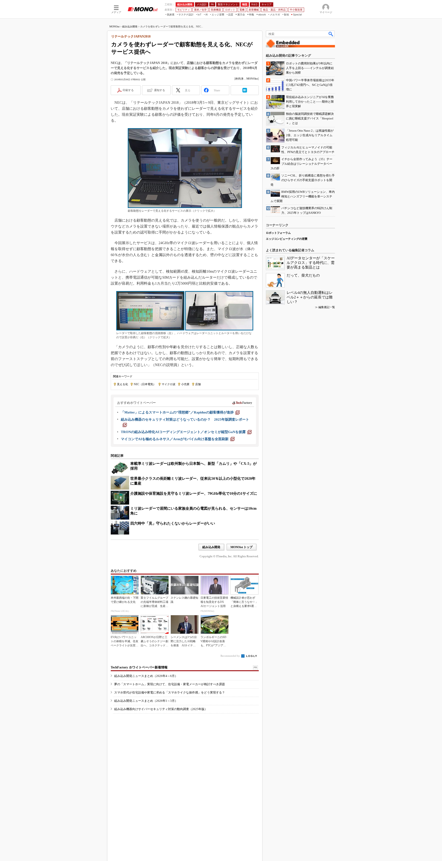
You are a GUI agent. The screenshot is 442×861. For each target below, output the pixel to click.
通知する (159, 90)
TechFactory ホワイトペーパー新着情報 (139, 667)
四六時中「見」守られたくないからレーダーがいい (172, 523)
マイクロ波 (168, 384)
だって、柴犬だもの (303, 275)
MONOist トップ (241, 547)
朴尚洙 (239, 78)
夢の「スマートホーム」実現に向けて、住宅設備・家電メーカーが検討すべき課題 (169, 684)
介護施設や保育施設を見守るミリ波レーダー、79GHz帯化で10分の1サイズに (193, 493)
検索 (331, 34)
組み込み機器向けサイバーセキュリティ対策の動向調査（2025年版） (160, 709)
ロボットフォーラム (278, 232)
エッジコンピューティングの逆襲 (286, 238)
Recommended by (231, 655)
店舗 (198, 384)
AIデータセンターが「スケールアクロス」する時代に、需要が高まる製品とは (311, 262)
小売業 (185, 384)
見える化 (122, 384)
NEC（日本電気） (145, 384)
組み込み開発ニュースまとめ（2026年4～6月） (146, 676)
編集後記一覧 (326, 307)
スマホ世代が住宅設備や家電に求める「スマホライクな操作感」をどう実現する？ (169, 692)
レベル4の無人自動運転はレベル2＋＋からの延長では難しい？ (310, 297)
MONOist (114, 26)
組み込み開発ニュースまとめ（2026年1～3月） (146, 700)
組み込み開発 (129, 26)
